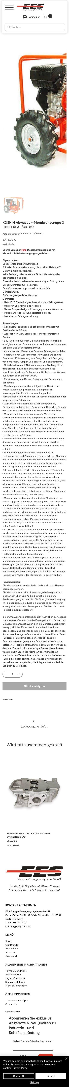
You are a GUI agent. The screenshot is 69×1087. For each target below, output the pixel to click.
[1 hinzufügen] (19, 674)
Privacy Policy (13, 974)
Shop (8, 941)
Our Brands (11, 944)
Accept (51, 1076)
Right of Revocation (16, 985)
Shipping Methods (15, 981)
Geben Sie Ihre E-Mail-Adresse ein (33, 1041)
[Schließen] (64, 1061)
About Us (10, 952)
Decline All (18, 1076)
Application (11, 948)
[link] (48, 16)
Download (11, 956)
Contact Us (11, 1004)
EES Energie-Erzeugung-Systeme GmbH (27, 911)
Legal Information (15, 978)
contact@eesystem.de (17, 926)
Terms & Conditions (16, 970)
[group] (34, 801)
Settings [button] (34, 1082)
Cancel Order (12, 1011)
